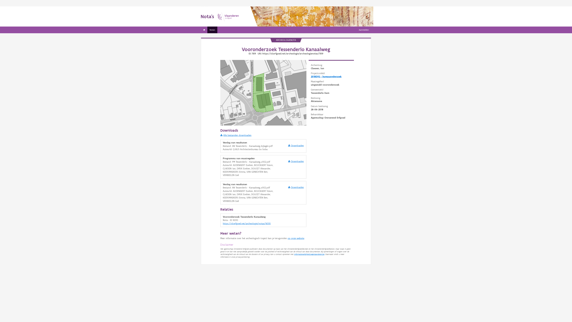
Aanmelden (364, 30)
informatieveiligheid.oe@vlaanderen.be (309, 254)
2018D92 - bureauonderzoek (326, 76)
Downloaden (297, 145)
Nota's (212, 30)
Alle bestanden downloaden (237, 135)
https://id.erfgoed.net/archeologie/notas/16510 (247, 223)
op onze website (296, 238)
